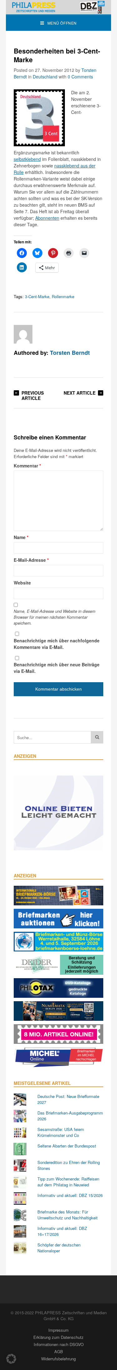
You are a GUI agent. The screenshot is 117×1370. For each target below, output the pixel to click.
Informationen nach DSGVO (59, 1344)
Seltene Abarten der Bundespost (66, 1146)
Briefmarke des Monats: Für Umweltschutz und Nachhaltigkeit (67, 1215)
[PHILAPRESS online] (58, 7)
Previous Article (33, 395)
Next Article (79, 393)
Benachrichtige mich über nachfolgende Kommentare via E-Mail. (57, 643)
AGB (58, 1351)
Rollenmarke (63, 296)
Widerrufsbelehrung (58, 1359)
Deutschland (45, 76)
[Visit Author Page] (23, 334)
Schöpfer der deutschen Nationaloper (58, 1248)
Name (21, 537)
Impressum (58, 1330)
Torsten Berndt (70, 352)
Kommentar (27, 465)
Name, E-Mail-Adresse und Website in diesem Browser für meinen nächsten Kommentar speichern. (54, 617)
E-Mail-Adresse (31, 560)
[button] (11, 1359)
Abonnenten (47, 218)
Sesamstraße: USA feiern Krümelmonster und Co (60, 1132)
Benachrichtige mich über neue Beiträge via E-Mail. (57, 667)
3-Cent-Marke (37, 296)
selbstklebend (27, 159)
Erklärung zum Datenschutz (58, 1337)
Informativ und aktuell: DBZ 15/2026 (70, 1195)
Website (22, 582)
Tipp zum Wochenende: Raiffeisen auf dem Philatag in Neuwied (68, 1182)
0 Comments (80, 76)
